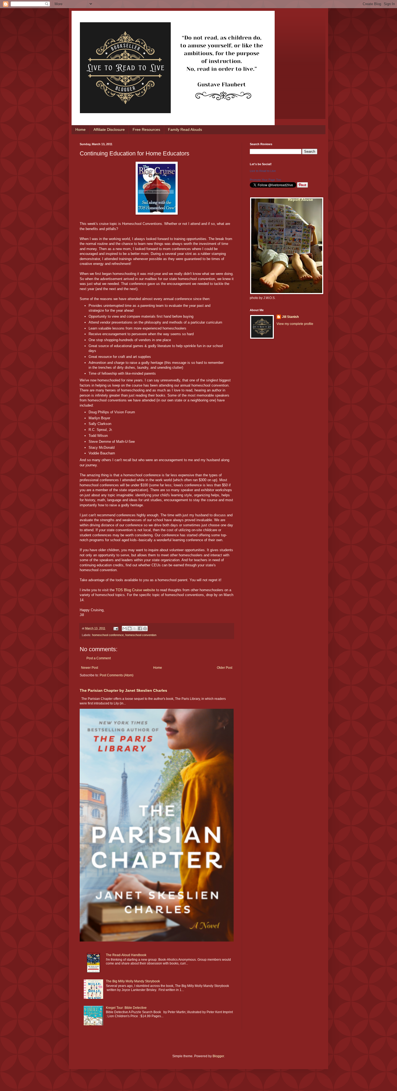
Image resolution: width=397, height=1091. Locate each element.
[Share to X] (134, 628)
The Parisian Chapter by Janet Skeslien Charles (123, 690)
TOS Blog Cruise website (135, 590)
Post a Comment (98, 658)
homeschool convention (140, 635)
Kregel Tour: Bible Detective (126, 1008)
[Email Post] (115, 628)
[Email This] (124, 628)
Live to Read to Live (263, 170)
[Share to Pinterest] (145, 628)
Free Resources (146, 129)
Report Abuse (300, 199)
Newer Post (89, 668)
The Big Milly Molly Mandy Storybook (133, 981)
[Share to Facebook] (140, 628)
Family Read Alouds (185, 129)
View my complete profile (295, 324)
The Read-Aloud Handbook (126, 955)
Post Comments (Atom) (116, 675)
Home (80, 129)
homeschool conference (108, 635)
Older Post (224, 668)
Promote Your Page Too (265, 179)
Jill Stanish (290, 317)
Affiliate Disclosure (109, 129)
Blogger (218, 1056)
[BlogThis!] (129, 628)
